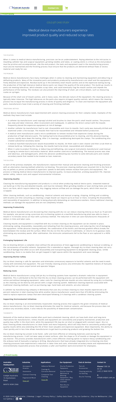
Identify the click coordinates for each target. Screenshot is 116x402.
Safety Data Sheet (64, 396)
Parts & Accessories (83, 367)
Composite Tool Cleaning (47, 376)
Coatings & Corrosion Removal (48, 370)
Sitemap (30, 396)
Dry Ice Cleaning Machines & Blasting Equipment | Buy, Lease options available (66, 376)
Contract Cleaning (29, 375)
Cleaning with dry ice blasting (85, 372)
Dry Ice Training (85, 377)
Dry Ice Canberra (81, 396)
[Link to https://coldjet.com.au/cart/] (66, 8)
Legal (38, 396)
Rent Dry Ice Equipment (64, 386)
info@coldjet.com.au (106, 377)
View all (26, 381)
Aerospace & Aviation (27, 367)
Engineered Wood (29, 378)
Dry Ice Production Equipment (67, 367)
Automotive (27, 371)
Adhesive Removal (48, 366)
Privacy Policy (49, 396)
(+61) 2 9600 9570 (104, 371)
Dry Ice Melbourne (99, 396)
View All (44, 380)
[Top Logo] (19, 7)
